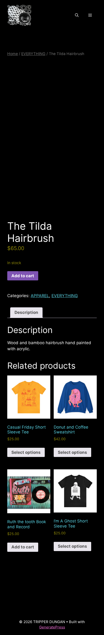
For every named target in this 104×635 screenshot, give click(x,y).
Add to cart (22, 275)
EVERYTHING (33, 53)
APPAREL (40, 295)
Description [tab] (26, 312)
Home (12, 53)
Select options (26, 452)
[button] (76, 15)
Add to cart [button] (22, 547)
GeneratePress (52, 627)
